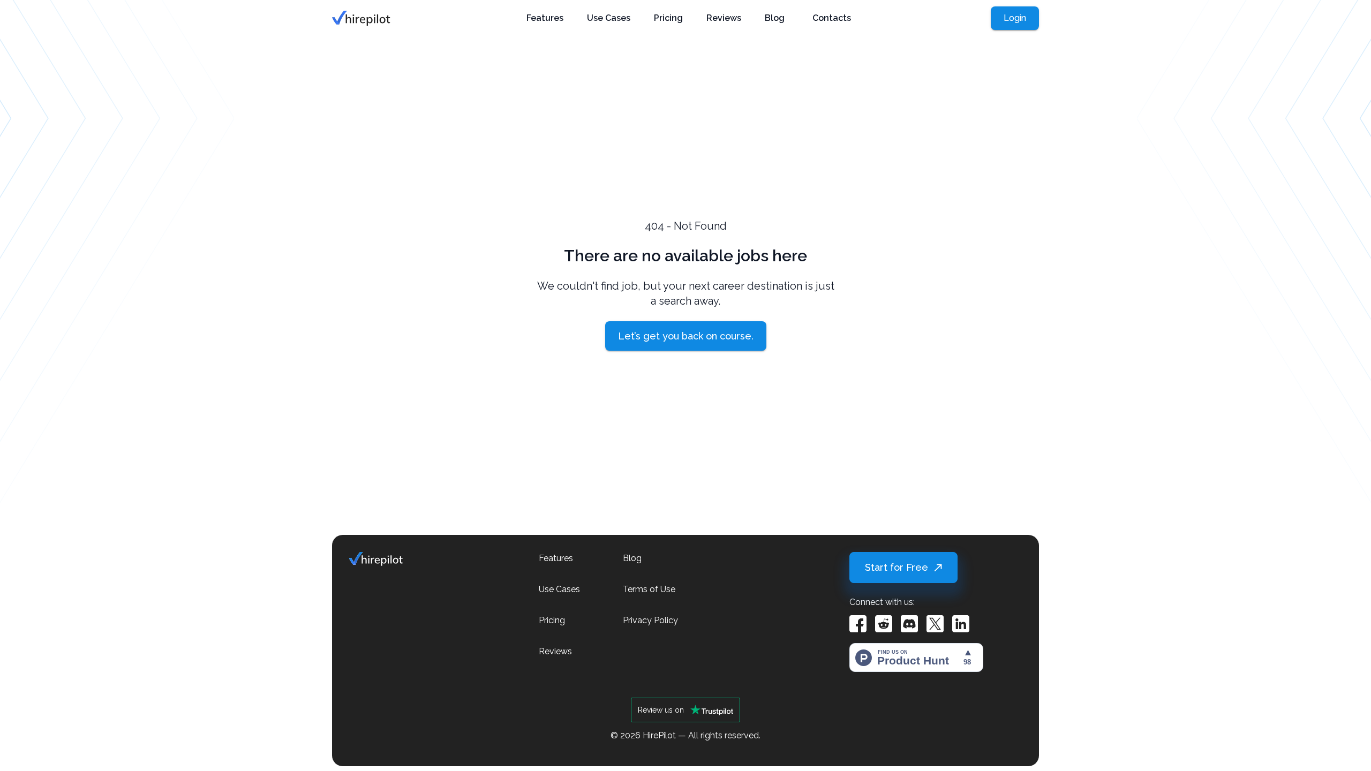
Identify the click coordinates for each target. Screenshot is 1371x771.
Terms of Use (649, 589)
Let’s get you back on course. (686, 336)
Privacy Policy (650, 620)
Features (544, 18)
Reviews (723, 18)
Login (1015, 18)
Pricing (668, 18)
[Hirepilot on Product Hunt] (916, 655)
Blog (775, 18)
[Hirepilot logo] (361, 18)
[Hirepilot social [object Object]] (858, 623)
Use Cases (608, 18)
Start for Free (896, 567)
